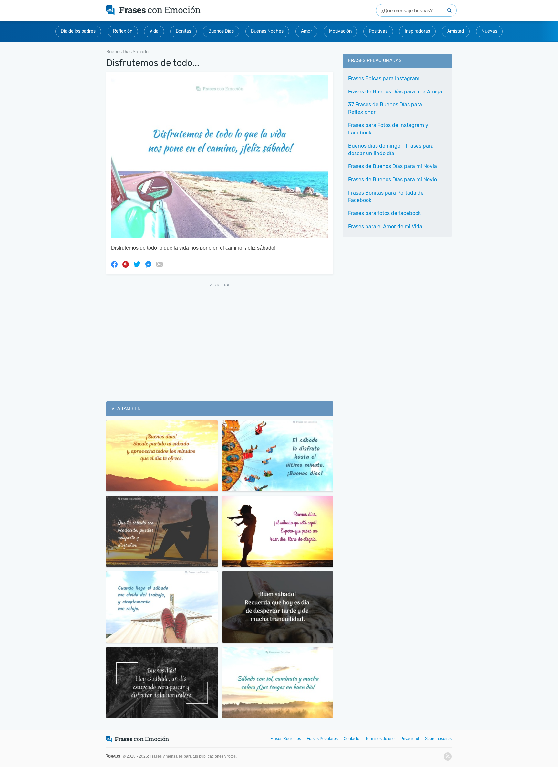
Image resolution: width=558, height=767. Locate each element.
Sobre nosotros (438, 738)
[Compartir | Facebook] (114, 264)
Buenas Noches (267, 31)
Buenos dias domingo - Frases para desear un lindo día (391, 149)
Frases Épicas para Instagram (383, 78)
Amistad (455, 31)
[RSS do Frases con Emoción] (448, 756)
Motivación (340, 31)
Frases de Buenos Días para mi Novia (392, 166)
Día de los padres (78, 31)
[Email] (159, 264)
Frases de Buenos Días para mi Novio (392, 179)
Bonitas (183, 31)
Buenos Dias (221, 31)
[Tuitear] (137, 264)
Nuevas (489, 31)
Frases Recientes (285, 738)
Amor (306, 31)
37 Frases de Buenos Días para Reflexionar (385, 108)
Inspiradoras (417, 31)
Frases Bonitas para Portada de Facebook (386, 196)
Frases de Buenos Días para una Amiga (395, 92)
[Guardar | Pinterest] (125, 264)
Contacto (351, 738)
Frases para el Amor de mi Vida (385, 226)
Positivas (378, 31)
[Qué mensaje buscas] (449, 10)
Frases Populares (322, 738)
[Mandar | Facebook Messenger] (148, 264)
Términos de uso (380, 738)
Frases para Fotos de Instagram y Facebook (388, 129)
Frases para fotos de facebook (384, 213)
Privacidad (409, 738)
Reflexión (122, 31)
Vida (154, 31)
